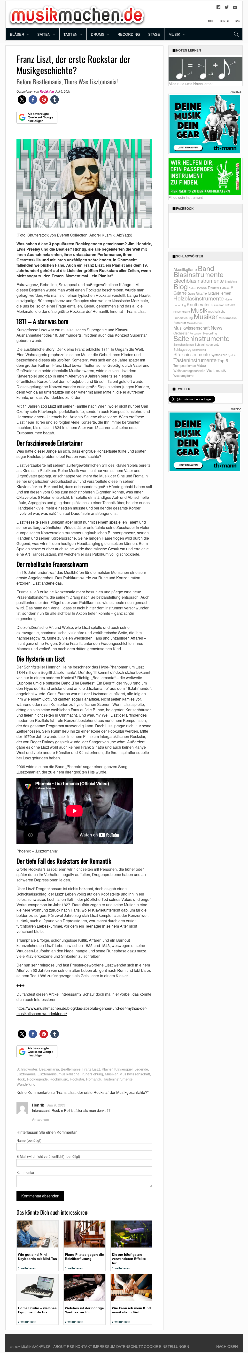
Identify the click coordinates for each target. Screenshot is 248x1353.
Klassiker (217, 305)
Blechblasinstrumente (198, 280)
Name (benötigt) (28, 1140)
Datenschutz (129, 1346)
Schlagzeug (182, 349)
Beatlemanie (70, 1069)
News (217, 327)
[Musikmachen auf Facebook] (218, 8)
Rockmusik (59, 1078)
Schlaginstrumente (207, 344)
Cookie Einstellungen (166, 1346)
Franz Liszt (91, 1069)
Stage (154, 34)
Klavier (107, 1069)
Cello (191, 288)
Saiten (43, 34)
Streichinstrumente (191, 354)
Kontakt (225, 20)
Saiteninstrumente (201, 338)
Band (206, 268)
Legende (141, 1069)
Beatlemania (49, 1069)
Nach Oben (227, 1346)
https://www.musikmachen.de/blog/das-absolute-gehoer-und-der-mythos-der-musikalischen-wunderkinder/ (81, 1010)
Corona (201, 287)
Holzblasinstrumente (198, 298)
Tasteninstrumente (117, 1078)
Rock (20, 1078)
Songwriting (199, 349)
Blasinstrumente (198, 274)
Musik (174, 34)
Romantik (93, 1078)
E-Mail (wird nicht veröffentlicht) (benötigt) (48, 1156)
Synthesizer (219, 354)
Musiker (111, 1073)
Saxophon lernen (183, 344)
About (212, 20)
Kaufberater (198, 304)
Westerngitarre (183, 375)
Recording (128, 34)
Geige (191, 293)
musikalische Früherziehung (81, 1073)
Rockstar (77, 1078)
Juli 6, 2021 (56, 1105)
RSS (237, 20)
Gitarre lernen (219, 293)
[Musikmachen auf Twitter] (226, 8)
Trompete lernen (184, 365)
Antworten (40, 1119)
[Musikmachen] (77, 14)
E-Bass (225, 288)
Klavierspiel (123, 1069)
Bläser (17, 34)
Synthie (232, 355)
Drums (97, 34)
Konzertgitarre (181, 311)
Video (201, 365)
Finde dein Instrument (186, 197)
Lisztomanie (47, 1073)
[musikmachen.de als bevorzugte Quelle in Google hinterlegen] (36, 120)
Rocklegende (37, 1078)
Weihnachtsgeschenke (189, 370)
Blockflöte (231, 281)
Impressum (104, 1346)
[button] (22, 99)
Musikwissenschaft (134, 1073)
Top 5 (222, 360)
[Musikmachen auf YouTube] (235, 8)
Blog (180, 286)
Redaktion (47, 91)
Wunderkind (25, 1084)
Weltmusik (216, 370)
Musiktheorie (194, 323)
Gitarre (201, 293)
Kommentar (25, 1172)
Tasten (70, 34)
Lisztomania (26, 1073)
